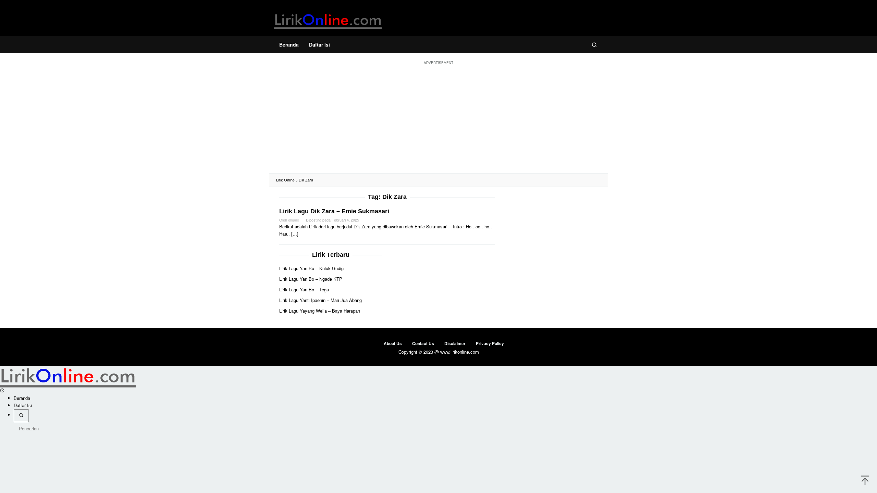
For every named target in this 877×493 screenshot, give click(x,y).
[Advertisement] (438, 118)
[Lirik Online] (328, 19)
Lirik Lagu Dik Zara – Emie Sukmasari (334, 211)
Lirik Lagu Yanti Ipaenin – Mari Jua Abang (320, 300)
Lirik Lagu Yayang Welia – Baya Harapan (319, 310)
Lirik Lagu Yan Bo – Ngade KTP (310, 279)
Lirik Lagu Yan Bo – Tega (304, 289)
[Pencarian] (594, 44)
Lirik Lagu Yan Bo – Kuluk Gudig (311, 268)
